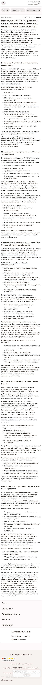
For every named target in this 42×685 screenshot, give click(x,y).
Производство (17, 10)
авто (8, 677)
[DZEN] (21, 680)
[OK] (15, 680)
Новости (6, 619)
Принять (26, 675)
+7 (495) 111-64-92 (34, 2)
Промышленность (11, 614)
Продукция (7, 625)
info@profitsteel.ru (34, 4)
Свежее (5, 603)
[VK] (7, 680)
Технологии (7, 608)
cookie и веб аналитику (32, 672)
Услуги (5, 10)
